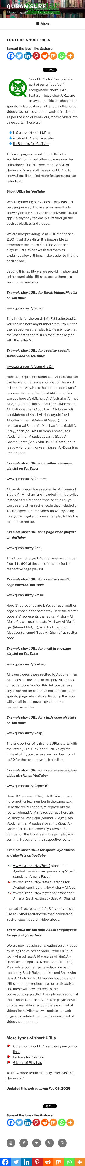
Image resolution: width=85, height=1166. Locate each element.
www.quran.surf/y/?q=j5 (25, 733)
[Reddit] (45, 56)
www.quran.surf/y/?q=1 (24, 548)
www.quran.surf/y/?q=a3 (56, 871)
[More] (70, 56)
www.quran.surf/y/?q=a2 (31, 866)
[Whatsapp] (62, 56)
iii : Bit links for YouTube (31, 144)
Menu (45, 24)
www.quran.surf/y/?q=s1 (25, 308)
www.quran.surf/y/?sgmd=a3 (35, 893)
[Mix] (53, 56)
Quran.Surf (26, 6)
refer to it (14, 181)
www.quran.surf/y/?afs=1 (25, 595)
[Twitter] (19, 56)
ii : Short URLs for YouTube (33, 138)
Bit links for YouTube (29, 1057)
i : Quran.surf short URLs (31, 133)
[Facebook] (11, 56)
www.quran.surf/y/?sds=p (26, 664)
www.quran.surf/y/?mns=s (27, 479)
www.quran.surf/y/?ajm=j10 (27, 786)
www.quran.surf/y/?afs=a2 (33, 882)
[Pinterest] (36, 56)
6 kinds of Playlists (27, 1063)
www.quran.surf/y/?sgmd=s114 (30, 367)
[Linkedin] (28, 56)
